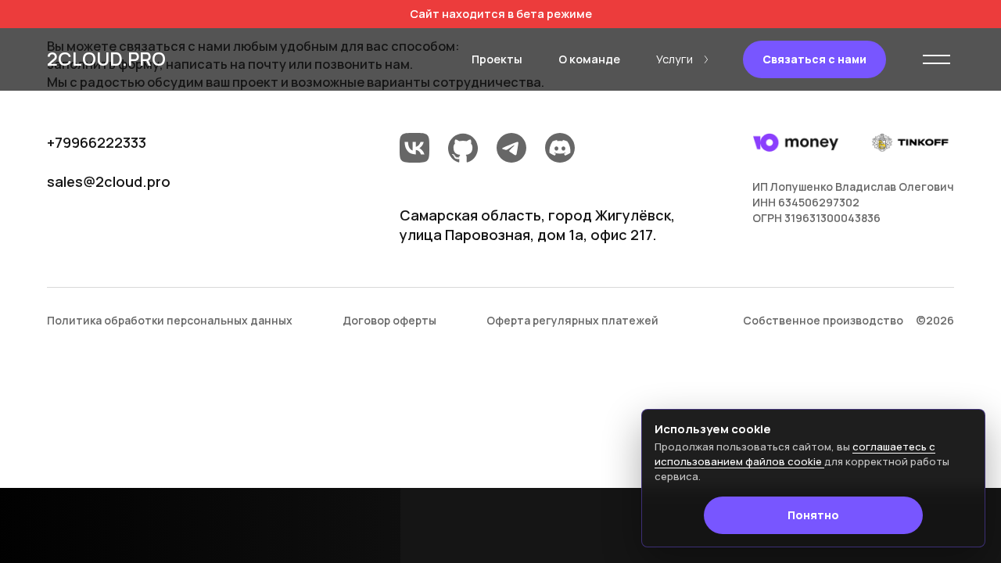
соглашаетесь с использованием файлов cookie (795, 453)
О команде (589, 59)
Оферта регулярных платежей (572, 320)
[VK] (414, 150)
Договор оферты (389, 320)
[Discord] (560, 150)
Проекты (497, 59)
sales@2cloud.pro (108, 181)
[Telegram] (511, 150)
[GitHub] (463, 150)
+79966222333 (96, 142)
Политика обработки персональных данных (169, 320)
